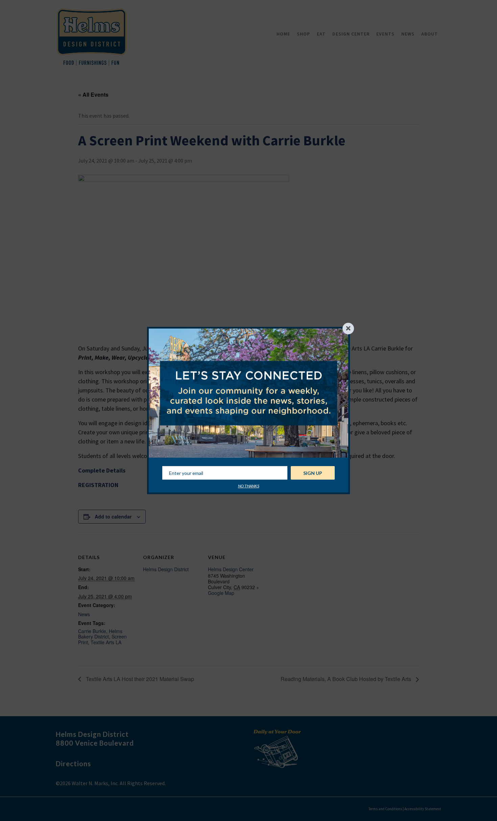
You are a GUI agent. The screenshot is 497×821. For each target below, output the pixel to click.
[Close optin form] (348, 328)
